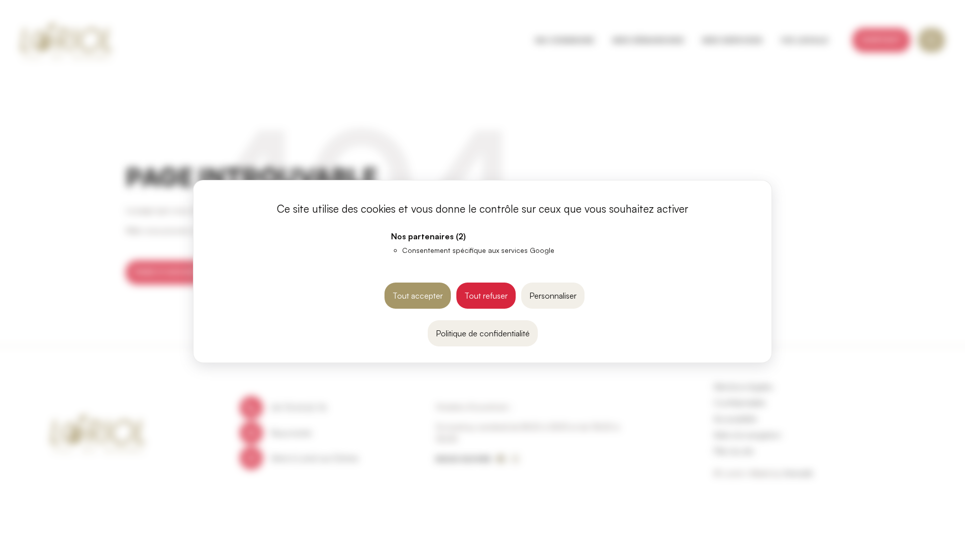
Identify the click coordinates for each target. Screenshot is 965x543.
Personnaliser (552, 296)
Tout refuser (486, 296)
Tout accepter (418, 296)
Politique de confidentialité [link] (483, 333)
